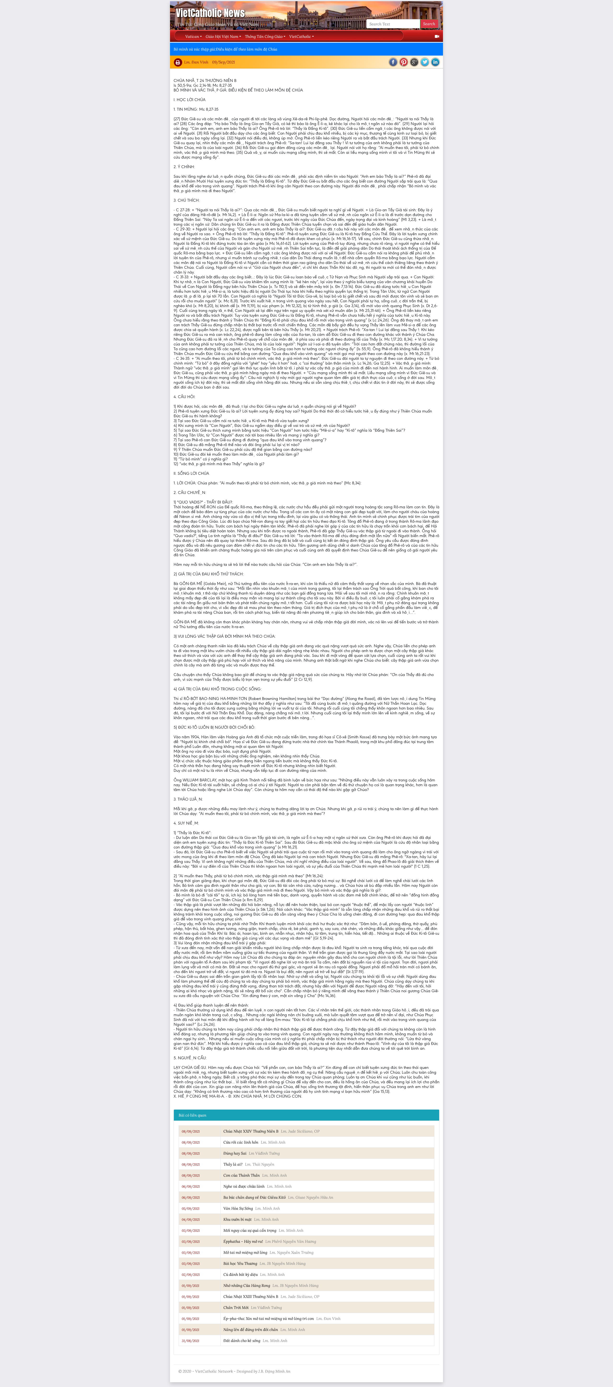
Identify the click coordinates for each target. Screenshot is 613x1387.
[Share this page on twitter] (425, 62)
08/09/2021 (191, 1131)
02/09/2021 (191, 1274)
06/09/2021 (191, 1186)
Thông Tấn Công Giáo (264, 36)
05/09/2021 (190, 1208)
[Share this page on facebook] (393, 62)
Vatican (192, 36)
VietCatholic (300, 36)
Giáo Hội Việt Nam (222, 36)
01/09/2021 (190, 1286)
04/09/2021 (191, 1219)
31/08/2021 (190, 1341)
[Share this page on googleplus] (414, 62)
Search (429, 23)
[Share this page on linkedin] (435, 62)
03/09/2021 (191, 1230)
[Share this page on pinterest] (404, 62)
